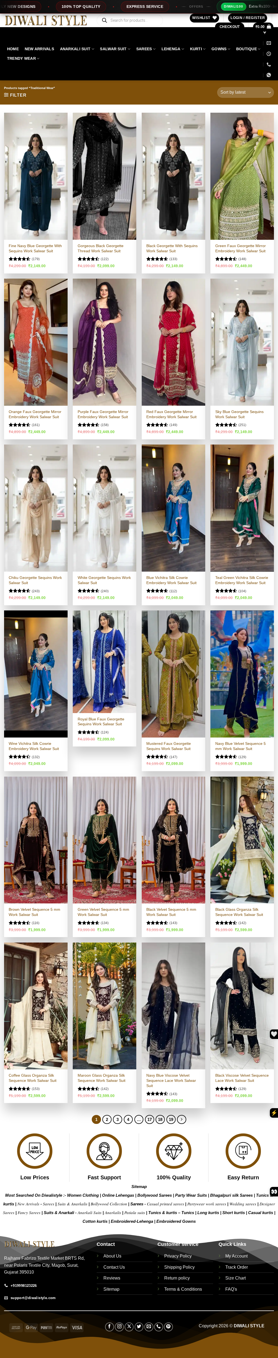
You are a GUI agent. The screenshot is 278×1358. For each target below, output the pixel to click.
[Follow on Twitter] (139, 1326)
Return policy (177, 1278)
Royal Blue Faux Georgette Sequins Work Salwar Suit (101, 721)
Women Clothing (83, 1195)
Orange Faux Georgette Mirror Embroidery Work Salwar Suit (35, 414)
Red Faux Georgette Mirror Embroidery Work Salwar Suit (171, 414)
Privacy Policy (178, 1256)
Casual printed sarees (165, 1203)
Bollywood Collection (109, 1203)
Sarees (144, 49)
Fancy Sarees (29, 1212)
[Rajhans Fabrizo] (265, 32)
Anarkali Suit (75, 49)
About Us (112, 1256)
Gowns (218, 49)
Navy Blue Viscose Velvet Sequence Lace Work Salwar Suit (171, 1080)
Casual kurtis (261, 1212)
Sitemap (139, 1186)
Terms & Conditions (183, 1289)
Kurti (196, 49)
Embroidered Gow (173, 1221)
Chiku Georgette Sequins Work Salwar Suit (35, 580)
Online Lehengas (118, 1195)
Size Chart (235, 1278)
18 (160, 1119)
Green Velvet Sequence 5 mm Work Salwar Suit (103, 912)
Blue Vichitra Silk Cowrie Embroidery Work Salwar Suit (171, 580)
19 (171, 1119)
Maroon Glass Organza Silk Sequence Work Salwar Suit (101, 1078)
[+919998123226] (269, 64)
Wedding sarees (242, 1203)
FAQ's (231, 1289)
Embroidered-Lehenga (132, 1221)
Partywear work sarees (206, 1203)
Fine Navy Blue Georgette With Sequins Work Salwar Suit (35, 248)
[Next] (181, 1119)
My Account (236, 1256)
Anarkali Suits (90, 1212)
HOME (13, 49)
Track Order (236, 1267)
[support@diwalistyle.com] (269, 43)
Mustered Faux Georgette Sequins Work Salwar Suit (168, 746)
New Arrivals (39, 49)
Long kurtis (208, 1212)
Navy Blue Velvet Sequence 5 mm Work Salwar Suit (240, 746)
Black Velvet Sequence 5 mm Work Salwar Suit (171, 912)
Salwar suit (113, 49)
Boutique (246, 49)
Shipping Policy (179, 1267)
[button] (247, 18)
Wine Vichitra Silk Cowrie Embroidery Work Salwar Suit (34, 746)
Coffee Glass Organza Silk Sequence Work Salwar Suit (32, 1078)
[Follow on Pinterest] (168, 1326)
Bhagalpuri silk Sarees (231, 1195)
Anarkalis (113, 1212)
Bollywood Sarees (154, 1195)
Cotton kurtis (96, 1221)
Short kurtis (234, 1212)
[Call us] (158, 1326)
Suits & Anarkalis (72, 1203)
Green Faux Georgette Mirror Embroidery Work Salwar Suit (240, 248)
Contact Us (114, 1267)
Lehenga (171, 49)
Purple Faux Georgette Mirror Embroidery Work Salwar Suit (103, 414)
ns (193, 1221)
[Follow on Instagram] (119, 1326)
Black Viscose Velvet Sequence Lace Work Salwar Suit (242, 1078)
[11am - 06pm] (269, 54)
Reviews (111, 1278)
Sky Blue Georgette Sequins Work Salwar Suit (239, 414)
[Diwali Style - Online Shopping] (46, 20)
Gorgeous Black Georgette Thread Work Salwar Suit (101, 248)
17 (149, 1119)
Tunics (188, 1212)
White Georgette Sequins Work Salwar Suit (104, 580)
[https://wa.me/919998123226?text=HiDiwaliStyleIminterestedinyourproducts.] (269, 75)
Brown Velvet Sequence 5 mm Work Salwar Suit (34, 912)
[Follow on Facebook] (109, 1326)
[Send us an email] (148, 1326)
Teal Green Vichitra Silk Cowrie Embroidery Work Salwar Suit (241, 580)
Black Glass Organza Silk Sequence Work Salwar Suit (239, 912)
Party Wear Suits (191, 1195)
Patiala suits (135, 1212)
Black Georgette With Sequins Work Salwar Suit (172, 248)
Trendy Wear (21, 58)
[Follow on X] (129, 1326)
